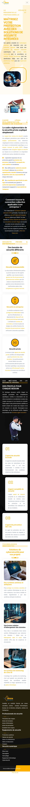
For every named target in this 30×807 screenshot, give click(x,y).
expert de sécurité (19, 494)
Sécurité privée (12, 242)
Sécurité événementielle (15, 267)
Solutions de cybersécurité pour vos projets (15, 552)
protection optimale (9, 47)
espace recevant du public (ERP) (12, 147)
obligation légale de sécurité (20, 149)
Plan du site (15, 772)
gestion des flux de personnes (14, 277)
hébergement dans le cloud (13, 637)
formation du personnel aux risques (15, 328)
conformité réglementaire (9, 185)
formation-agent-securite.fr (19, 412)
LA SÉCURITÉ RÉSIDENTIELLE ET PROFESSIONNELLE (15, 13)
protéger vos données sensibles (16, 588)
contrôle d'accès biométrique (12, 56)
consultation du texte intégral (12, 222)
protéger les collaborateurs (13, 312)
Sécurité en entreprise (15, 307)
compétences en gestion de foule (15, 288)
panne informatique (11, 685)
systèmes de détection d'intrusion (15, 49)
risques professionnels (9, 140)
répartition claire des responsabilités (13, 174)
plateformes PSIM (9, 61)
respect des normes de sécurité (13, 136)
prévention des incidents (13, 279)
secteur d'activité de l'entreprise (18, 219)
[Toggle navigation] (27, 2)
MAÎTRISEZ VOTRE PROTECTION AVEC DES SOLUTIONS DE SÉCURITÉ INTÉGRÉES (13, 29)
